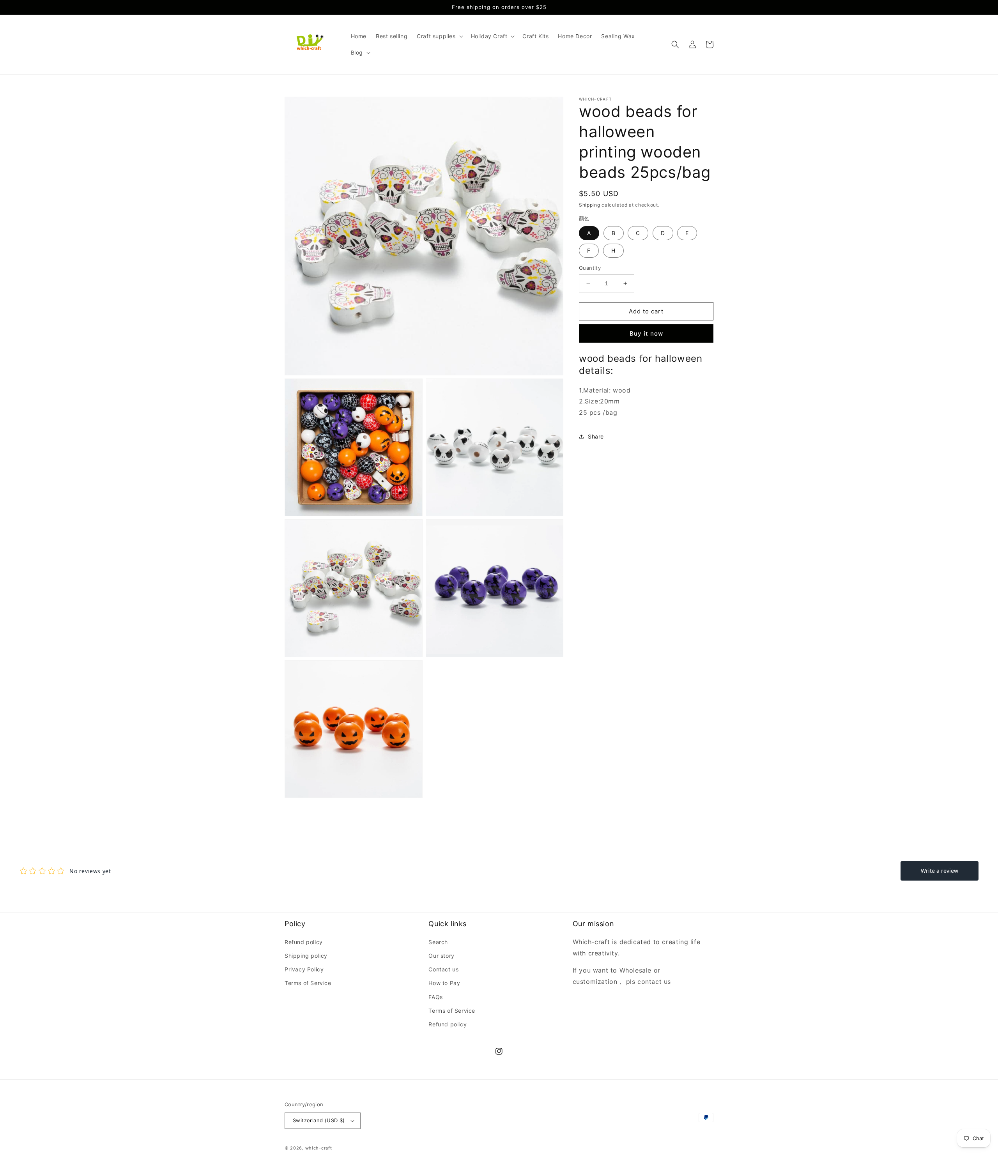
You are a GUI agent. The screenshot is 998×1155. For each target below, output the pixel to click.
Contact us (443, 969)
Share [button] (596, 436)
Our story (441, 955)
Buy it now (646, 333)
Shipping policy (306, 955)
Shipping (589, 205)
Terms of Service (308, 983)
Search (438, 942)
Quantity (590, 268)
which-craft (318, 1148)
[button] (439, 36)
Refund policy (304, 942)
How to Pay (444, 983)
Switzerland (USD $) (319, 1120)
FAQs (435, 997)
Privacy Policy (304, 969)
